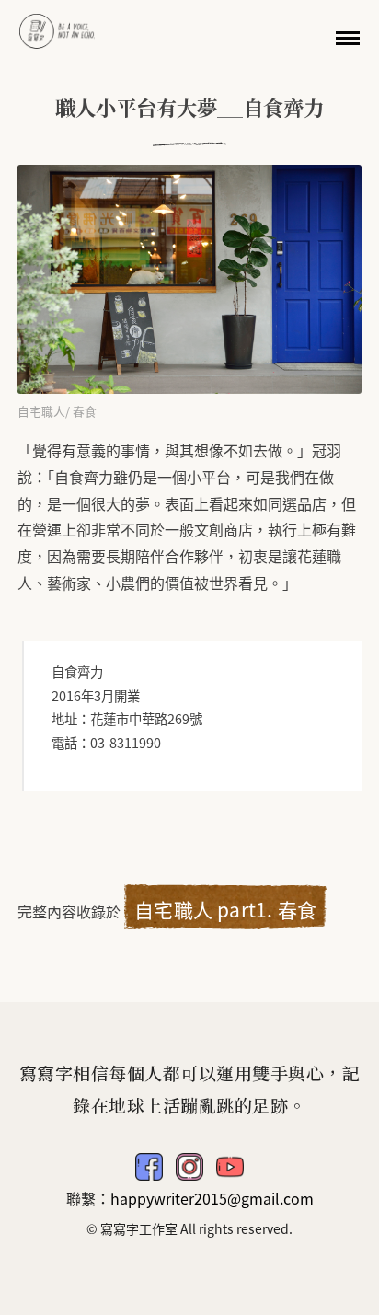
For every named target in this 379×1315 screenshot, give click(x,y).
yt (230, 1167)
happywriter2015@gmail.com (212, 1198)
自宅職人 (41, 411)
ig (189, 1167)
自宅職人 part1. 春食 (225, 909)
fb (149, 1167)
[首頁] (57, 28)
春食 (85, 411)
